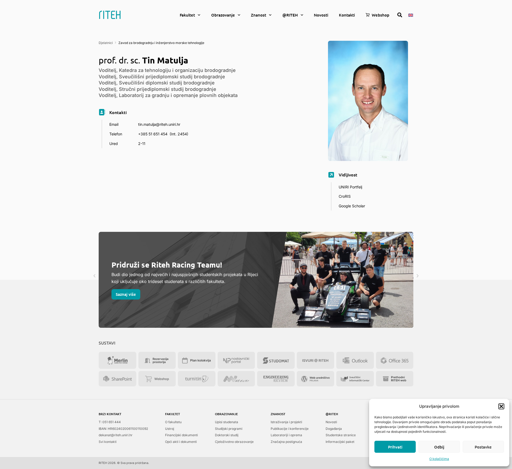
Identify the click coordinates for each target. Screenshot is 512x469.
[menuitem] (410, 15)
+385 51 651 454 (152, 134)
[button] (501, 406)
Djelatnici (106, 43)
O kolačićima (439, 459)
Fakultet (187, 15)
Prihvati (395, 447)
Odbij (439, 447)
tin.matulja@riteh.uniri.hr (159, 124)
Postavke (483, 447)
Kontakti (347, 15)
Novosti (321, 15)
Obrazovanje (223, 15)
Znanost (258, 15)
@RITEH (290, 15)
